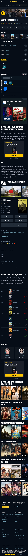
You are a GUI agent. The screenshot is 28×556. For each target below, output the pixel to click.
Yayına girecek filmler (6, 542)
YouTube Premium (5, 534)
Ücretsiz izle (17, 27)
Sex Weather (4, 519)
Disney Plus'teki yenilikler (20, 534)
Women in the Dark (6, 522)
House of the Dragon (19, 514)
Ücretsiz (13, 78)
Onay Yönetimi (16, 506)
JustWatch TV (4, 536)
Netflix (3, 529)
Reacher (16, 519)
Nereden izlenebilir (6, 27)
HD (19, 78)
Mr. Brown (4, 521)
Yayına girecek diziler (19, 542)
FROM (16, 521)
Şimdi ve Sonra (5, 517)
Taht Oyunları (17, 518)
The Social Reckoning (6, 545)
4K (16, 78)
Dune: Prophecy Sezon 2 (19, 545)
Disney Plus (4, 532)
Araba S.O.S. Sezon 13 (19, 548)
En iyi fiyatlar (7, 78)
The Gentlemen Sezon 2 (19, 546)
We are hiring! (5, 507)
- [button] (9, 45)
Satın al (1, 90)
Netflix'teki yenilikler (19, 529)
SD (22, 78)
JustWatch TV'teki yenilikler (20, 538)
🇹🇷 (23, 74)
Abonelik (1, 83)
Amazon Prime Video (6, 530)
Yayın (4, 63)
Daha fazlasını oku (4, 236)
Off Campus (17, 516)
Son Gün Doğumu (5, 546)
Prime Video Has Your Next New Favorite (15, 102)
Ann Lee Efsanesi (5, 548)
